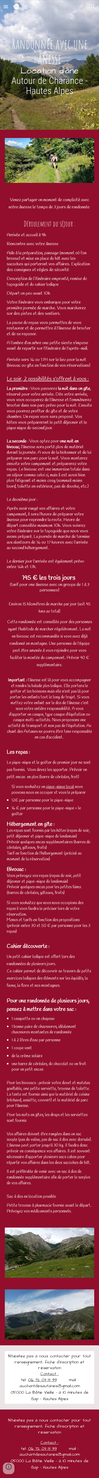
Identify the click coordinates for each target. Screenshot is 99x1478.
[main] (49, 66)
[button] (6, 6)
